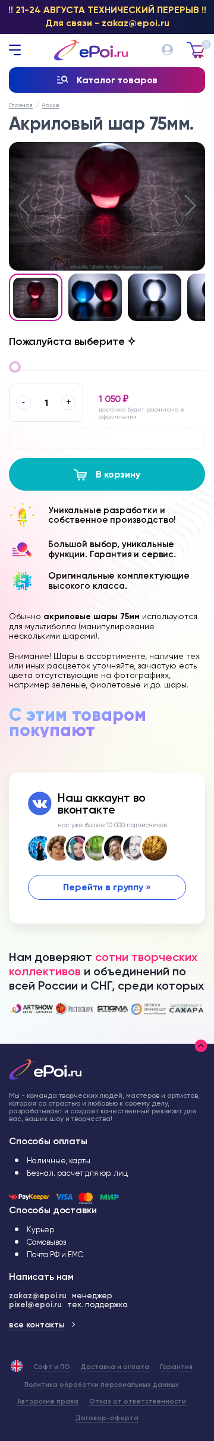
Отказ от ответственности (137, 1401)
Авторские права (47, 1401)
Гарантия (176, 1367)
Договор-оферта (107, 1418)
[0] (196, 46)
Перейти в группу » (106, 887)
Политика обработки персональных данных (101, 1385)
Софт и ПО (51, 1367)
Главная (21, 105)
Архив (50, 105)
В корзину (118, 474)
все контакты (37, 1325)
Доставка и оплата (115, 1367)
